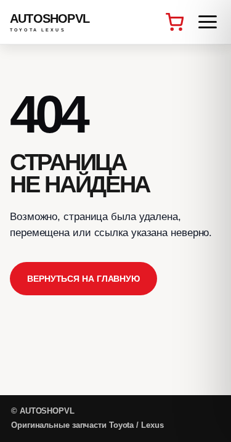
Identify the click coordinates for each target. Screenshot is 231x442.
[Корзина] (174, 22)
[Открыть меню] (207, 22)
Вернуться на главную (83, 279)
